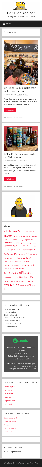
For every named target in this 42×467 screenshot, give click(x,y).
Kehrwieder (21, 254)
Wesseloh (24, 285)
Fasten (8, 243)
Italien (11, 254)
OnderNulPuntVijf (12, 273)
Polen (16, 278)
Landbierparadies (23, 258)
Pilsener (8, 278)
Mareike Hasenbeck (12, 265)
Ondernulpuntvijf (10, 418)
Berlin (31, 232)
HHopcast (8, 390)
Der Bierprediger (21, 13)
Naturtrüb (27, 265)
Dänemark (19, 240)
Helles (16, 250)
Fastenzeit (18, 243)
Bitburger (26, 236)
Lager (9, 258)
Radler (25, 277)
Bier (8, 235)
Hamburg (20, 246)
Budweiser (10, 240)
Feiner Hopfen (9, 387)
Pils (26, 272)
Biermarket (8, 432)
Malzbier (18, 262)
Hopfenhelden (9, 401)
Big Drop (18, 236)
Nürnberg (21, 268)
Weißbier (12, 284)
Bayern (25, 231)
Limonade (8, 262)
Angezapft (8, 404)
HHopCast (26, 250)
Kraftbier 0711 (9, 394)
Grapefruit (11, 246)
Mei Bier (7, 425)
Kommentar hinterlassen (15, 118)
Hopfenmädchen (10, 397)
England (28, 240)
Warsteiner (32, 281)
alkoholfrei (13, 231)
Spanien (14, 281)
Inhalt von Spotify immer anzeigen (22, 364)
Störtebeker (22, 281)
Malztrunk (28, 262)
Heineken (8, 250)
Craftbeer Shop (10, 421)
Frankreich (27, 243)
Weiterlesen (10, 110)
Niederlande (10, 268)
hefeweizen (30, 246)
